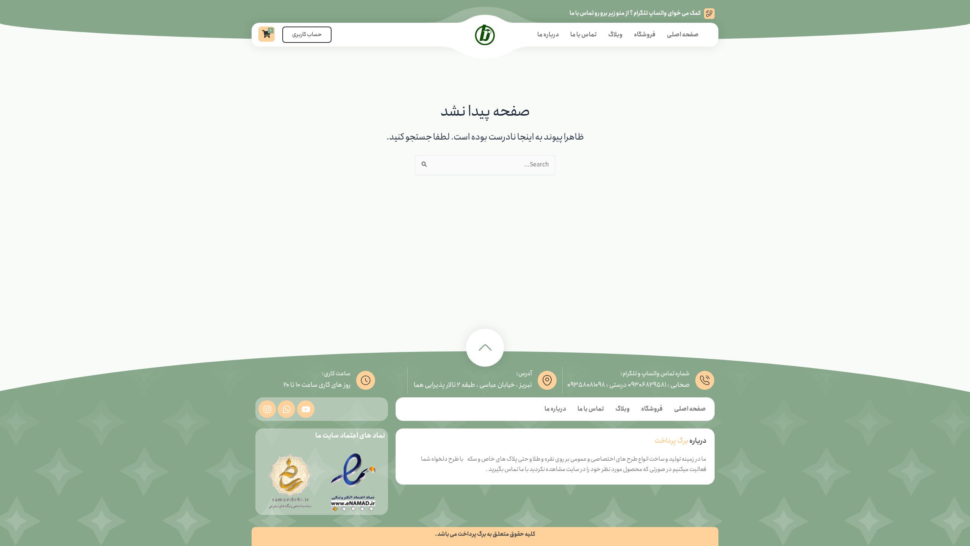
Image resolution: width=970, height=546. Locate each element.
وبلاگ (615, 34)
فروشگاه (645, 34)
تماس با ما (583, 34)
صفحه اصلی (683, 34)
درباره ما (548, 34)
